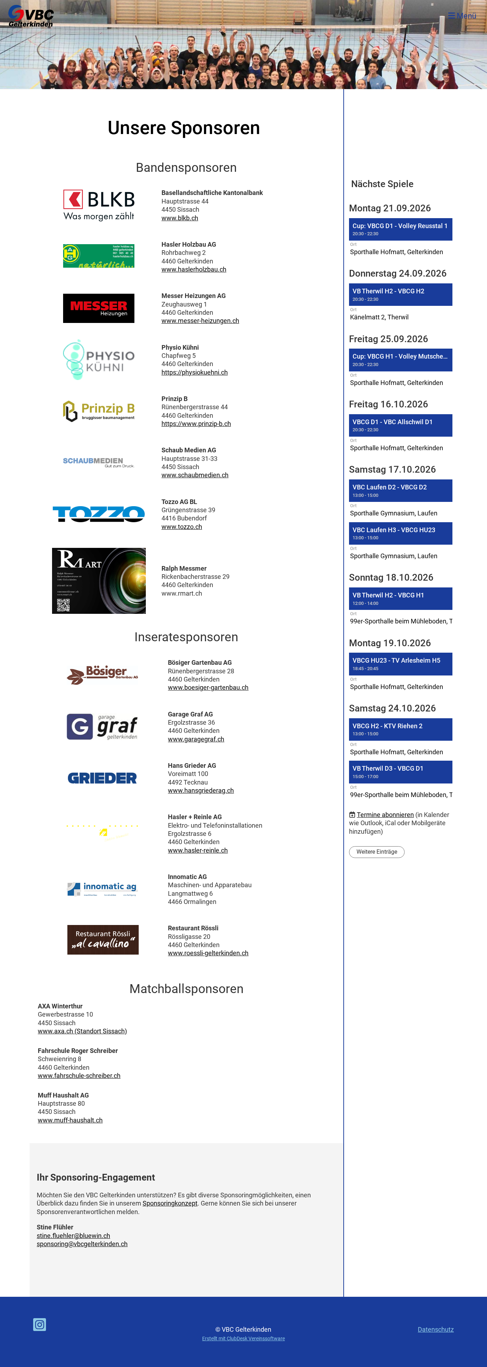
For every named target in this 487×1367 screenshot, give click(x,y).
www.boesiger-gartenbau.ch (208, 687)
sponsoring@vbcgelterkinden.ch (82, 1244)
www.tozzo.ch (182, 526)
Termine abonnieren (385, 814)
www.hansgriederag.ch (201, 790)
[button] (400, 237)
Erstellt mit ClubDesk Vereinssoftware (243, 1339)
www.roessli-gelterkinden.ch (208, 953)
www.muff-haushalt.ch (70, 1120)
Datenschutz (436, 1329)
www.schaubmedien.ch (195, 475)
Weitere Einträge (377, 851)
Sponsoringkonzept (170, 1203)
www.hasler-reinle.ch (198, 850)
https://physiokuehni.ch (195, 372)
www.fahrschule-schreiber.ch (79, 1075)
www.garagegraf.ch (196, 739)
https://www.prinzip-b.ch (196, 423)
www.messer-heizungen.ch (200, 320)
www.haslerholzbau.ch (194, 269)
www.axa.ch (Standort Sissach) (82, 1031)
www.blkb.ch (180, 218)
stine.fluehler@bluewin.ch (73, 1235)
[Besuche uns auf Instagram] (39, 1326)
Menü (465, 15)
